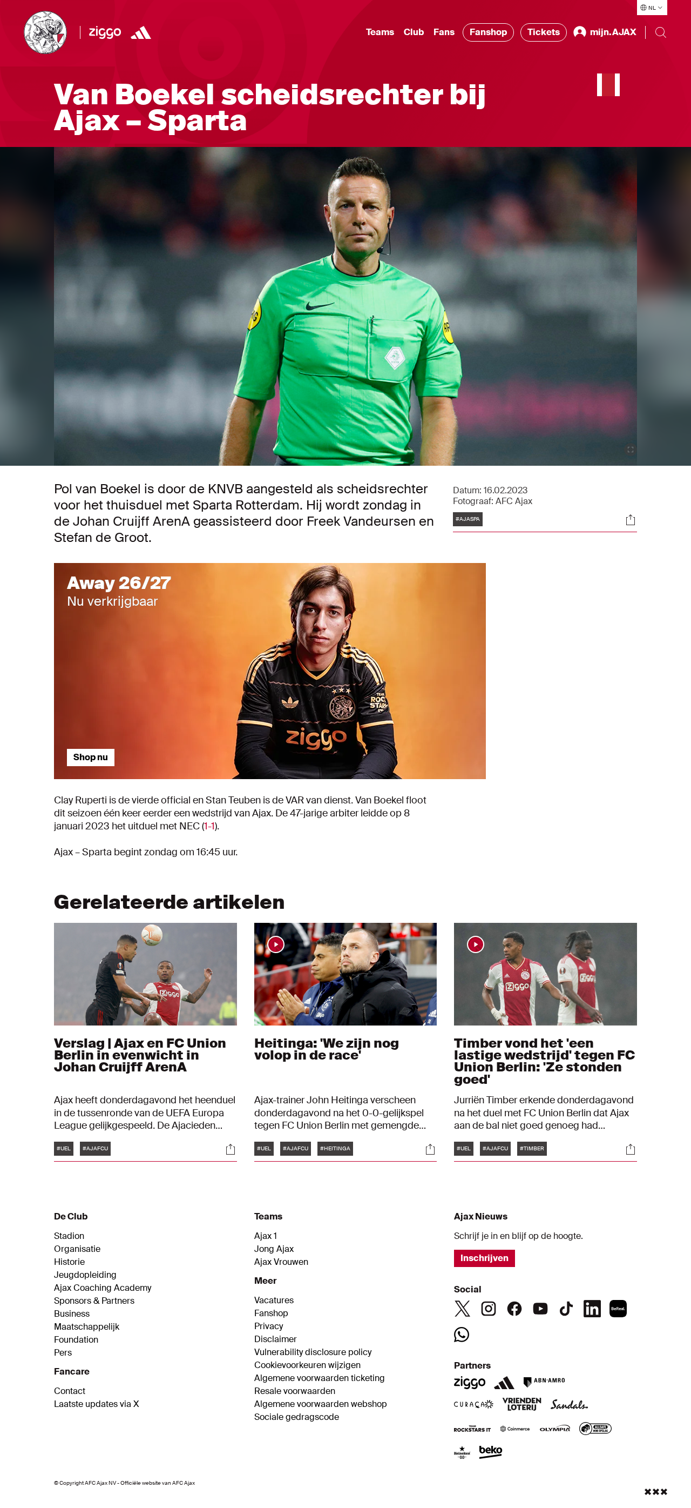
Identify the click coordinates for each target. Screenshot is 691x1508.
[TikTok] (566, 1308)
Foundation (76, 1340)
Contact (69, 1391)
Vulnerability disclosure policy (312, 1352)
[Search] (660, 32)
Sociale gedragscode (296, 1417)
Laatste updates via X (96, 1404)
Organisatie (77, 1249)
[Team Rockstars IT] (472, 1429)
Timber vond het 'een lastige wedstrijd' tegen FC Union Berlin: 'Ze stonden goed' (544, 1061)
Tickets (543, 32)
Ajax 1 (265, 1236)
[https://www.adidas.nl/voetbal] (141, 32)
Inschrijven (484, 1258)
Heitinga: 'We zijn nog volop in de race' (326, 1049)
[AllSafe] (595, 1429)
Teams (380, 32)
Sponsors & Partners (94, 1301)
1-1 (209, 826)
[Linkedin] (592, 1308)
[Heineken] (462, 1453)
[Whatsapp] (461, 1334)
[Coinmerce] (515, 1429)
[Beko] (491, 1453)
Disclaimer (275, 1339)
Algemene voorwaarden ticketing (319, 1378)
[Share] (630, 519)
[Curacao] (473, 1405)
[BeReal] (618, 1308)
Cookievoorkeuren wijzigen (307, 1365)
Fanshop (488, 32)
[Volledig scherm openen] (630, 449)
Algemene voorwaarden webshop (320, 1404)
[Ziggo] (105, 32)
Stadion (69, 1236)
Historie (69, 1262)
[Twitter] (462, 1308)
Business (72, 1314)
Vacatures (274, 1300)
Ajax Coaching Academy (102, 1288)
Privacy (268, 1326)
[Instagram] (488, 1308)
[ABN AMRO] (544, 1382)
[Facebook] (514, 1308)
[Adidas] (504, 1382)
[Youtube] (540, 1308)
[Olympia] (555, 1429)
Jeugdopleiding (85, 1275)
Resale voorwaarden (294, 1391)
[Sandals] (569, 1405)
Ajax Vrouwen (281, 1262)
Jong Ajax (274, 1249)
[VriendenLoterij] (521, 1405)
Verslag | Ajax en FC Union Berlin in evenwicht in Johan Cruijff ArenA (140, 1055)
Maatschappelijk (86, 1327)
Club (414, 32)
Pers (63, 1353)
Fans (444, 32)
